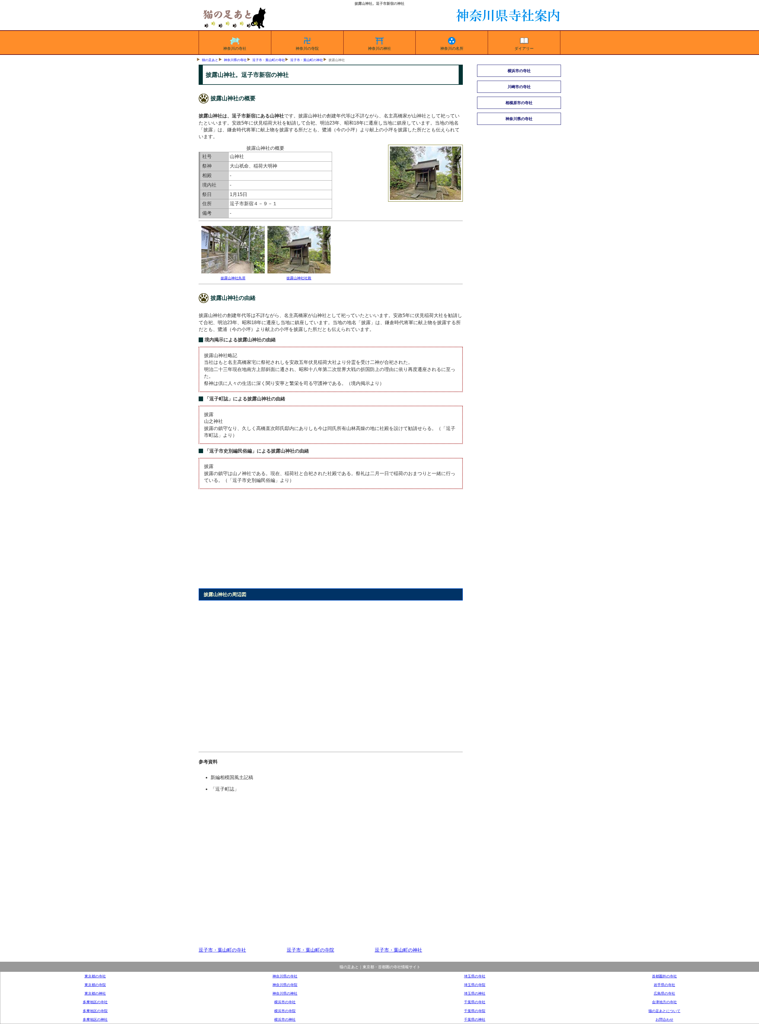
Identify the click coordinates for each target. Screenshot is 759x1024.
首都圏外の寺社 (664, 976)
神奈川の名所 (451, 48)
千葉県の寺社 (474, 1002)
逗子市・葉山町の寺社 (268, 60)
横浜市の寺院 (285, 1011)
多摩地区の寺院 (95, 1011)
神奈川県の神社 (284, 993)
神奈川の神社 (379, 48)
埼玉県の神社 (474, 993)
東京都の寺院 (95, 985)
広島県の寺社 (664, 993)
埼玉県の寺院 (474, 985)
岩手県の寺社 (664, 985)
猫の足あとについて (664, 1011)
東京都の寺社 (95, 976)
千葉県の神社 (474, 1019)
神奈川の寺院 (307, 48)
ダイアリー (524, 48)
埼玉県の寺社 (474, 976)
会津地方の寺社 (664, 1002)
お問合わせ (664, 1019)
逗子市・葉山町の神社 (306, 60)
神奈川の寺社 (234, 48)
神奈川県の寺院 (284, 985)
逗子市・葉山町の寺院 (310, 950)
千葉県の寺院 (474, 1011)
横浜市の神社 (285, 1019)
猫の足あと (210, 60)
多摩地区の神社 (95, 1019)
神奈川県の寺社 (235, 60)
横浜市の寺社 (285, 1002)
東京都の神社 (95, 993)
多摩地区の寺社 (95, 1002)
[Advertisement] (331, 542)
